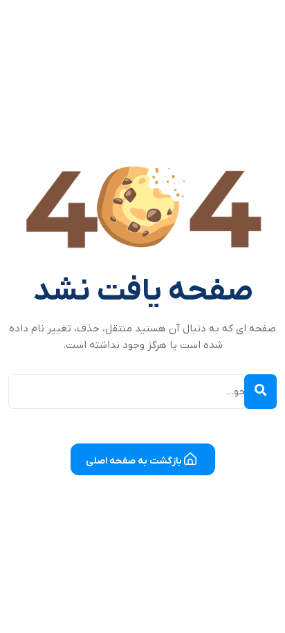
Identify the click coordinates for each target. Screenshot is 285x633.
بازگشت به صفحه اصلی (135, 461)
